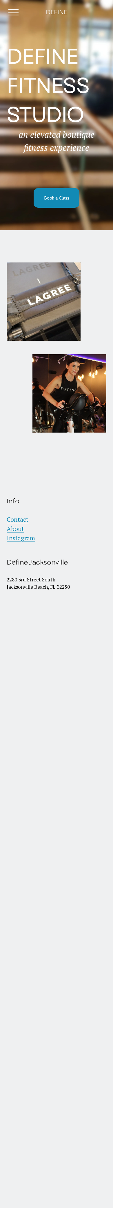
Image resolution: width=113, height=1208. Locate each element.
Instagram (21, 538)
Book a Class (56, 198)
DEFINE (56, 12)
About (15, 529)
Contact (17, 519)
